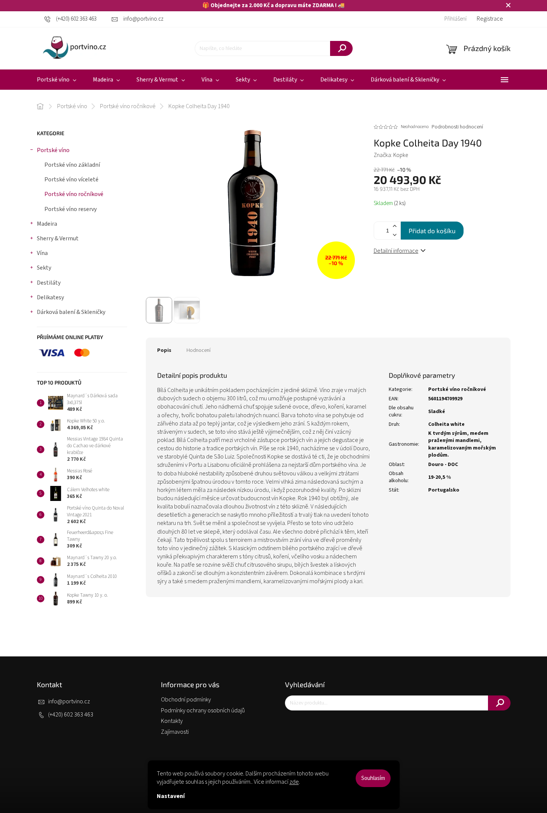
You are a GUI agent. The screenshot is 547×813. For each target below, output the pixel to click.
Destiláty (49, 283)
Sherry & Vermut (58, 238)
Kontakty (172, 721)
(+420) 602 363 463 (70, 714)
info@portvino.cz (69, 701)
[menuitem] (57, 79)
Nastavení (171, 796)
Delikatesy (50, 297)
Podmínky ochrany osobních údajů (203, 710)
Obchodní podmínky (186, 699)
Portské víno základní (72, 165)
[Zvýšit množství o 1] (395, 226)
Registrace (490, 19)
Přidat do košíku (432, 230)
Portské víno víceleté (71, 179)
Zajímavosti (175, 732)
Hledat (341, 48)
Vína (42, 253)
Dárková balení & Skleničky (71, 312)
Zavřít (419, 276)
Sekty (44, 268)
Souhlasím (373, 778)
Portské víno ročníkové (73, 194)
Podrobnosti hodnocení (457, 127)
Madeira (47, 224)
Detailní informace (396, 251)
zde (294, 782)
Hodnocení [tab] (198, 350)
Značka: (391, 155)
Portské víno (53, 150)
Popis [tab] (164, 350)
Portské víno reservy (70, 209)
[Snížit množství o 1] (395, 235)
